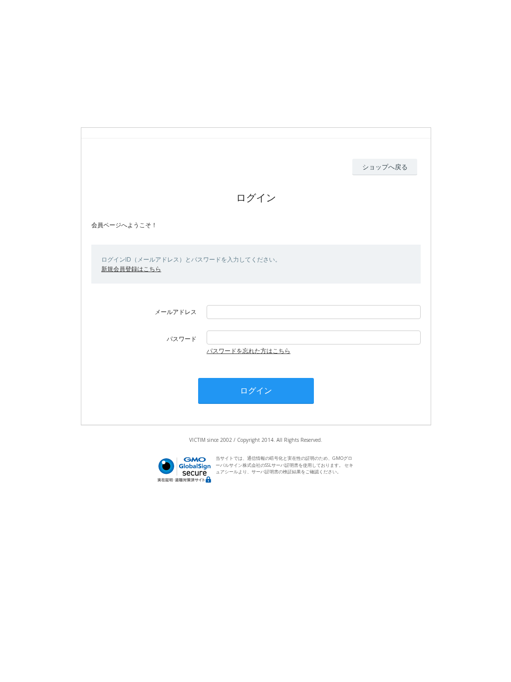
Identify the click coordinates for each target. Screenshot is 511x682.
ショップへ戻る (385, 166)
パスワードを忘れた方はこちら (248, 350)
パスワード (182, 339)
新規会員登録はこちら (131, 269)
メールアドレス (176, 312)
